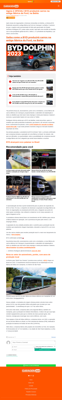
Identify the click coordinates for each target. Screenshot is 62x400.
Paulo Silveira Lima (15, 15)
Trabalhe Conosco (31, 391)
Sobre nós (31, 382)
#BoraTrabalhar (11, 247)
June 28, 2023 (36, 251)
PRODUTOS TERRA (56, 1)
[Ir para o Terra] (31, 1)
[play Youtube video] (31, 57)
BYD (45, 260)
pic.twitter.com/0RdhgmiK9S (26, 247)
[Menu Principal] (58, 6)
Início (31, 379)
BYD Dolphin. (16, 234)
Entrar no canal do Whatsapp (32, 365)
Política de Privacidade (31, 388)
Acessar (53, 337)
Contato (31, 385)
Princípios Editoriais (31, 394)
